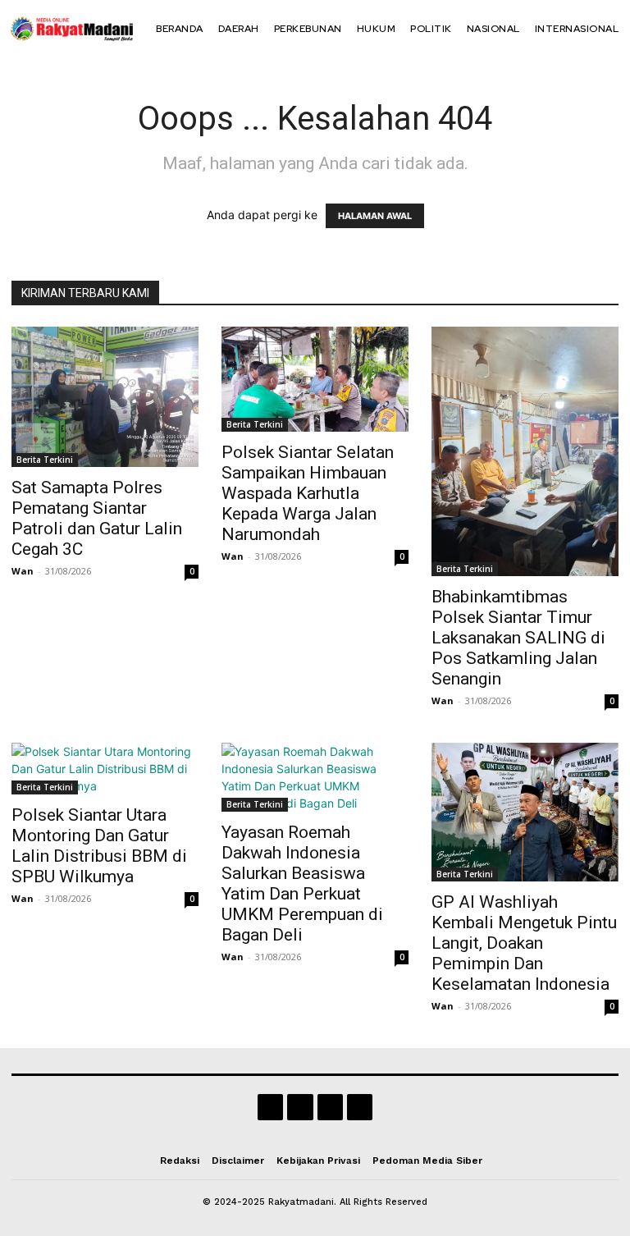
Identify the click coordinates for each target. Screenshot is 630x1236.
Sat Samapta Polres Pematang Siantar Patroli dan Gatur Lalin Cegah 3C (96, 518)
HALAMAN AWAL (375, 216)
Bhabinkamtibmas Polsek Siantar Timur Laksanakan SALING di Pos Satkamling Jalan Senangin (518, 638)
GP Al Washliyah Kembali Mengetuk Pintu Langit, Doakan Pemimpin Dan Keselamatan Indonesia (524, 943)
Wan (22, 571)
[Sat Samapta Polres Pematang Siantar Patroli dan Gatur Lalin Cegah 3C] (105, 397)
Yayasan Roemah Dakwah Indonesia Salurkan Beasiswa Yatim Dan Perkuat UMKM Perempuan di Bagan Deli (302, 883)
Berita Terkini (44, 459)
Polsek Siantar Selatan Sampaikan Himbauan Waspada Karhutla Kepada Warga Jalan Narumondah (307, 493)
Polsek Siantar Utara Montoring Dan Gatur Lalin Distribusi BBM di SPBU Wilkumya (99, 845)
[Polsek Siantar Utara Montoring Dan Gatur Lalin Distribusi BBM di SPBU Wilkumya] (105, 768)
